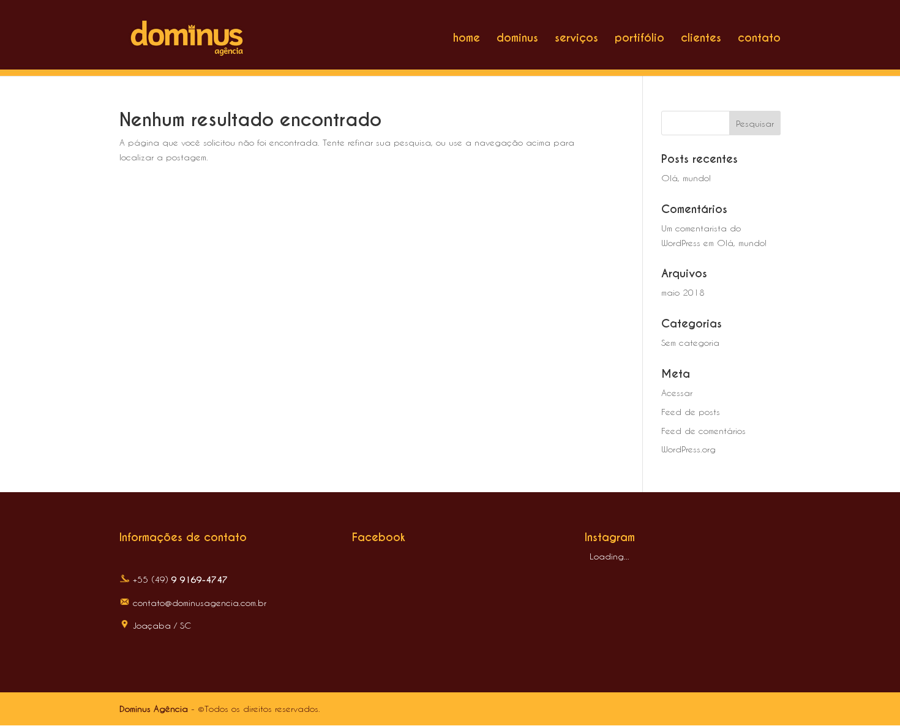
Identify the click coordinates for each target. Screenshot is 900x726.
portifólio (639, 39)
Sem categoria (690, 342)
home (466, 39)
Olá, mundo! (686, 178)
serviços (576, 39)
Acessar (676, 392)
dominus (517, 39)
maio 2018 (683, 292)
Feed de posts (690, 411)
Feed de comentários (703, 430)
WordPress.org (688, 449)
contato (759, 39)
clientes (701, 39)
